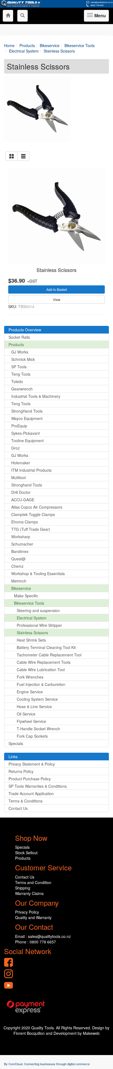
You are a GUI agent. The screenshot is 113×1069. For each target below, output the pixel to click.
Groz (15, 448)
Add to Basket (56, 289)
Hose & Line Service (34, 706)
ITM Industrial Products (31, 470)
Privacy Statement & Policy (32, 764)
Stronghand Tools (26, 485)
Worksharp (20, 536)
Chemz (17, 566)
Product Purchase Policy (30, 778)
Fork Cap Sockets (32, 736)
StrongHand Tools (27, 411)
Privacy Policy (27, 912)
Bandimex (20, 551)
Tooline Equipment (27, 440)
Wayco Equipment (27, 418)
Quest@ (18, 558)
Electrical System (31, 618)
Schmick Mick (23, 359)
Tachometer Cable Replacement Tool (49, 654)
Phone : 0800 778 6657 (35, 942)
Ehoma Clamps (24, 522)
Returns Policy (21, 771)
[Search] (22, 16)
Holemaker (20, 462)
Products (16, 344)
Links (13, 756)
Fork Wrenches (30, 677)
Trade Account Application (31, 793)
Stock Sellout (26, 852)
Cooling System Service (37, 699)
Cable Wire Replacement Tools (43, 662)
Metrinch (18, 581)
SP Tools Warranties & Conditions (38, 786)
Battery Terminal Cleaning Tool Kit (46, 647)
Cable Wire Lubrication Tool (41, 669)
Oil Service (26, 714)
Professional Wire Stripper (39, 625)
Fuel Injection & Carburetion (41, 684)
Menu (99, 17)
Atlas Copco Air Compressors (36, 507)
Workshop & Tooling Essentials (38, 573)
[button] (11, 156)
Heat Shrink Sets (31, 640)
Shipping (22, 888)
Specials (16, 743)
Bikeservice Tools (29, 603)
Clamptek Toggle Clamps (33, 514)
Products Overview (25, 329)
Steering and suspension (38, 610)
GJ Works (19, 352)
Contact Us (18, 808)
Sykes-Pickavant (25, 433)
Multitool (18, 477)
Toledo (17, 381)
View (56, 299)
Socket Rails (19, 337)
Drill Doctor (20, 492)
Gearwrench (22, 389)
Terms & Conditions (26, 801)
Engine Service (30, 691)
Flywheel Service (31, 721)
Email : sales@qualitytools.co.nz (43, 936)
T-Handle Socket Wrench (38, 728)
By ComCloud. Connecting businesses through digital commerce (47, 1064)
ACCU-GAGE (22, 499)
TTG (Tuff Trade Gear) (30, 529)
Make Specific (26, 595)
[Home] (8, 16)
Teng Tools (20, 374)
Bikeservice (21, 588)
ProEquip (19, 425)
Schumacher (22, 544)
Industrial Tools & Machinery (35, 396)
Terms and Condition (33, 882)
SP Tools (19, 366)
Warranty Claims (29, 893)
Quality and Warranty (33, 917)
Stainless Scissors (56, 269)
